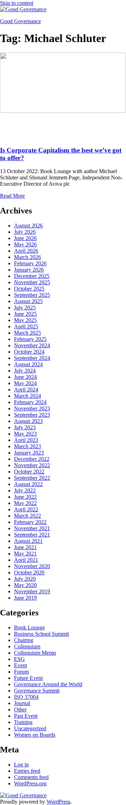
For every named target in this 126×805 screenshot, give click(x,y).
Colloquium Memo (35, 653)
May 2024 (25, 383)
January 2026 (29, 270)
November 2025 (32, 282)
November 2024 (32, 345)
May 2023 (25, 434)
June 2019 (25, 598)
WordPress (58, 802)
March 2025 (27, 333)
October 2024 (29, 352)
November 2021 (32, 528)
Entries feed (27, 771)
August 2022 (28, 484)
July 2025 (25, 308)
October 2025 (29, 289)
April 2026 (26, 251)
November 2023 (32, 408)
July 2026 (25, 232)
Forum (21, 672)
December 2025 (31, 276)
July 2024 (25, 371)
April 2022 (26, 509)
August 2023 (28, 421)
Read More (12, 196)
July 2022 (25, 490)
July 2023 (25, 427)
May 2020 (25, 585)
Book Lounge (29, 627)
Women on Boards (34, 735)
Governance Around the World (48, 684)
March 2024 (27, 396)
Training (23, 722)
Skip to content (16, 3)
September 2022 (32, 478)
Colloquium (27, 646)
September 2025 (32, 295)
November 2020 (32, 566)
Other (20, 709)
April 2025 (26, 326)
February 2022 (30, 522)
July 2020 (25, 579)
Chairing (23, 640)
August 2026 (28, 225)
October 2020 (29, 572)
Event (20, 665)
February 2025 (30, 339)
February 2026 (30, 263)
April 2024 (26, 390)
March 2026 (27, 257)
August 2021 (28, 541)
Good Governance (20, 21)
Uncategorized (30, 728)
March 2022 (27, 516)
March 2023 (27, 446)
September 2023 (32, 415)
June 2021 (25, 547)
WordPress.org (30, 783)
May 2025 (25, 320)
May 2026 (25, 244)
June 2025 (25, 314)
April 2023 (26, 440)
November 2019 (32, 591)
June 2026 (25, 238)
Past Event (25, 716)
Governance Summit (36, 691)
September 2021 (32, 535)
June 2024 (25, 377)
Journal (22, 703)
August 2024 (28, 364)
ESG (19, 659)
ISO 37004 (26, 697)
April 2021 (26, 560)
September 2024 (32, 358)
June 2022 (25, 497)
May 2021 (25, 554)
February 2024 (30, 402)
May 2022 (25, 503)
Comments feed (31, 777)
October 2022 (29, 472)
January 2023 (29, 453)
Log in (21, 765)
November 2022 (32, 465)
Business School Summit (41, 634)
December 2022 (31, 459)
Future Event (28, 678)
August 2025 (28, 301)
